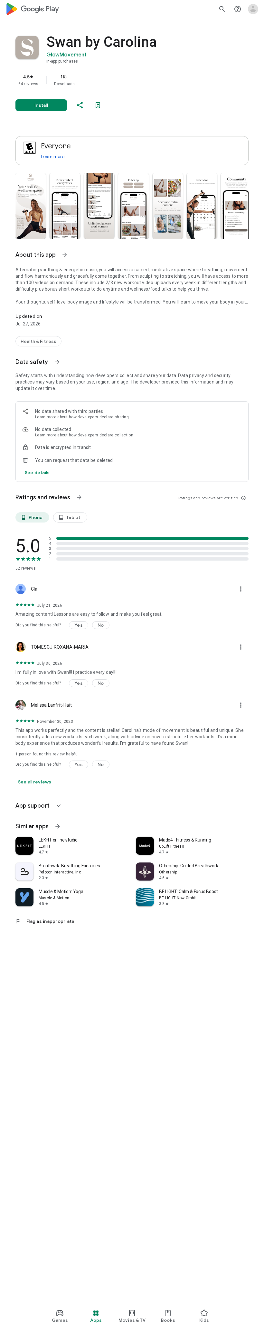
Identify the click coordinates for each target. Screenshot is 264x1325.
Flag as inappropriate (44, 921)
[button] (30, 206)
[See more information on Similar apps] (57, 826)
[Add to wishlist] (98, 105)
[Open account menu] (253, 9)
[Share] (80, 105)
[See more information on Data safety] (57, 362)
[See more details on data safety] (37, 472)
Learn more (52, 156)
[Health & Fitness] (38, 341)
